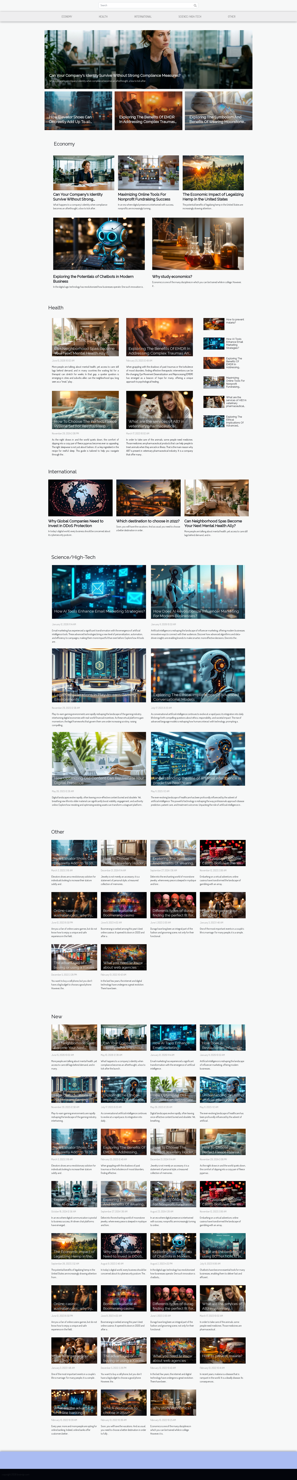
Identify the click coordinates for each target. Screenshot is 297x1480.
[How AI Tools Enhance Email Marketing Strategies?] (213, 344)
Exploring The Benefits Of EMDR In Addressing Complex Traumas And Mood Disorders (147, 122)
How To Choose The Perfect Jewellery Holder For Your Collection (123, 863)
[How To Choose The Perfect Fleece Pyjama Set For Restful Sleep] (85, 410)
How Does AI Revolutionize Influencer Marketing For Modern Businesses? (196, 613)
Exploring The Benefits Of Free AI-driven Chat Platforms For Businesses (75, 1204)
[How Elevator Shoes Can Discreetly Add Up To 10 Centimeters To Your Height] (74, 852)
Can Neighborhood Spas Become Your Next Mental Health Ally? (84, 350)
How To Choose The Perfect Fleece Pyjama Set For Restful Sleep (85, 423)
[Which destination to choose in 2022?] (148, 497)
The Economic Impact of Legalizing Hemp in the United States (213, 196)
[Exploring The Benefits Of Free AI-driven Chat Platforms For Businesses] (74, 1193)
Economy (67, 16)
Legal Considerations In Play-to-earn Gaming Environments (73, 1099)
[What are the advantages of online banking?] (74, 1402)
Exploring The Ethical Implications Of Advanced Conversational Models (235, 424)
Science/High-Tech (190, 16)
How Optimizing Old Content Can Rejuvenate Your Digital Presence (173, 1099)
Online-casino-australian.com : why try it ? (73, 915)
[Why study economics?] (198, 243)
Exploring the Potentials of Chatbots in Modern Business (172, 1256)
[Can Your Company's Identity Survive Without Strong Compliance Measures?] (148, 59)
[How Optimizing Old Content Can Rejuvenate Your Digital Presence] (99, 758)
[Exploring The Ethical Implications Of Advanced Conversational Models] (213, 421)
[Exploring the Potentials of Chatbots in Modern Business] (99, 243)
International (143, 16)
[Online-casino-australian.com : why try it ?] (74, 904)
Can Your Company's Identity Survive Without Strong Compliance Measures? (115, 75)
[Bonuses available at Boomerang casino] (124, 904)
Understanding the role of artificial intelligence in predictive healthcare (223, 1099)
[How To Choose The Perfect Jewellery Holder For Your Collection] (124, 852)
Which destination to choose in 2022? (148, 521)
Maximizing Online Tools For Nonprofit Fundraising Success (144, 196)
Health (103, 16)
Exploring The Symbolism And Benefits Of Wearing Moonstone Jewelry (216, 122)
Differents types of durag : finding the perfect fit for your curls (174, 915)
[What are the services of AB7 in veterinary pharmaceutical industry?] (159, 410)
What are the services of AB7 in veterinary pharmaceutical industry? (156, 426)
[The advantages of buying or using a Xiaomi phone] (74, 956)
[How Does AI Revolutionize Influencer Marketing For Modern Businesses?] (198, 591)
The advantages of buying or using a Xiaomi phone (74, 967)
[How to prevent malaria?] (213, 324)
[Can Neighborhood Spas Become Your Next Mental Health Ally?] (85, 337)
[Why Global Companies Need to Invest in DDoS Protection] (80, 497)
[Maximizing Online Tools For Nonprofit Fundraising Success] (148, 172)
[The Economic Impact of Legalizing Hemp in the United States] (213, 172)
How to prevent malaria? (235, 321)
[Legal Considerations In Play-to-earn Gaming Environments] (99, 675)
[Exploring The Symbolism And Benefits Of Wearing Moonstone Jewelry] (173, 852)
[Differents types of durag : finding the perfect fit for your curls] (173, 904)
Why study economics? (172, 276)
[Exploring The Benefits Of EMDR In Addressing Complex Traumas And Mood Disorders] (159, 337)
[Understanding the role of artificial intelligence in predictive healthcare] (198, 758)
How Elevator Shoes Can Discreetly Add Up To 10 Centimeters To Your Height (72, 122)
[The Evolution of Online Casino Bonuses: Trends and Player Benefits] (223, 852)
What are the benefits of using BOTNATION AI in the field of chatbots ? (222, 1256)
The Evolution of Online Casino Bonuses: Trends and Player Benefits (221, 863)
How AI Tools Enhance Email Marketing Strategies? (234, 343)
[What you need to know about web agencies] (124, 956)
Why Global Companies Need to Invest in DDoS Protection (75, 523)
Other (231, 16)
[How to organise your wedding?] (223, 904)
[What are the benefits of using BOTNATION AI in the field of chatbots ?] (223, 1245)
